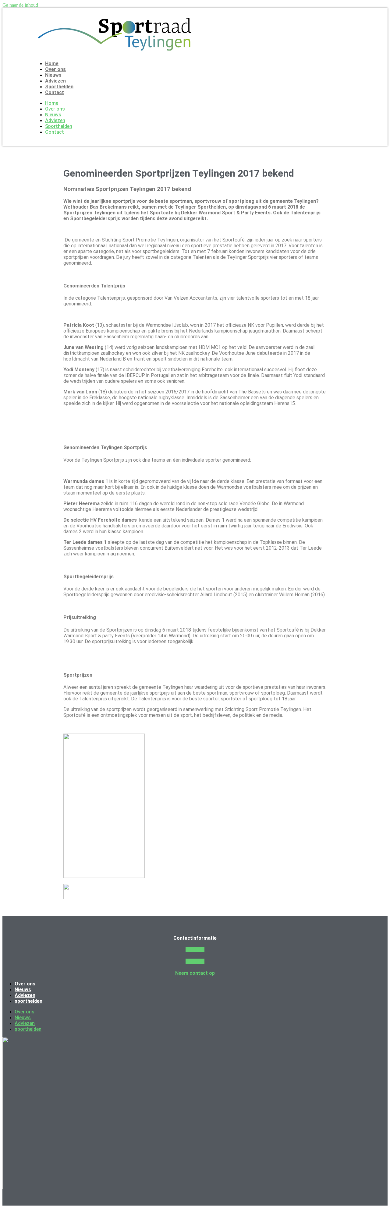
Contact (54, 92)
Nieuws (53, 75)
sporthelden (28, 1001)
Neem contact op (195, 973)
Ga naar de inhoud (20, 5)
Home (51, 63)
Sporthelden (59, 87)
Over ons (55, 69)
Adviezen (55, 81)
